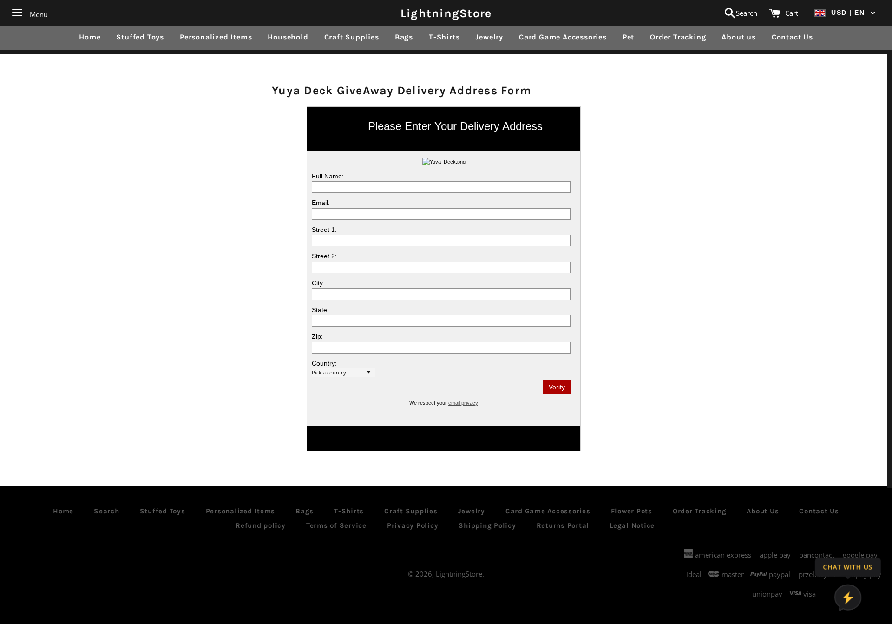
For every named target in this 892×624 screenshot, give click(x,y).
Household (288, 37)
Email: (321, 202)
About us (738, 37)
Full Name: (328, 176)
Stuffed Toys (140, 37)
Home (89, 37)
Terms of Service (336, 525)
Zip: (317, 336)
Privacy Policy (413, 525)
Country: (324, 363)
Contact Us (792, 37)
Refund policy (261, 525)
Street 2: (324, 256)
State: (320, 310)
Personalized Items (216, 37)
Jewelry (489, 37)
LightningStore (446, 13)
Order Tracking (678, 37)
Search (106, 511)
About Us (763, 511)
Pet (628, 37)
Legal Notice (632, 525)
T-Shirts (444, 37)
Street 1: (324, 229)
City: (318, 283)
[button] (845, 13)
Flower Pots (631, 511)
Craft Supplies (351, 37)
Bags (404, 37)
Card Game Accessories (563, 37)
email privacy (463, 403)
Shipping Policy (487, 525)
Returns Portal (563, 525)
